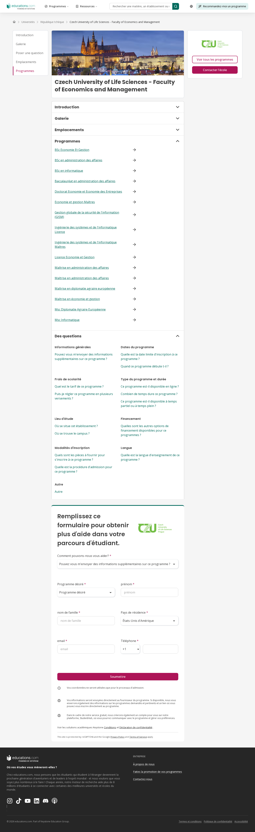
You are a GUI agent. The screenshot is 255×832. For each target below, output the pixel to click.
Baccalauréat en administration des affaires (85, 181)
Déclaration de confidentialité (135, 727)
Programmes (57, 6)
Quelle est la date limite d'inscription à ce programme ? (149, 356)
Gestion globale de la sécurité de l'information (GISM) (87, 214)
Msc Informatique (67, 320)
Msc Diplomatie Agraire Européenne (80, 309)
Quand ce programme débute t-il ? (145, 366)
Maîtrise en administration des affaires (82, 268)
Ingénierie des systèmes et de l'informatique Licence (86, 229)
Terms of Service (138, 736)
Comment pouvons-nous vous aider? (84, 556)
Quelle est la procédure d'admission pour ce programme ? (83, 469)
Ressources (87, 6)
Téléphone (130, 641)
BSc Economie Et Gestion (72, 150)
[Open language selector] (191, 6)
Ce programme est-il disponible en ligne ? (150, 386)
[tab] (30, 35)
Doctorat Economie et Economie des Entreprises (88, 191)
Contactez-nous (142, 779)
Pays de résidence (134, 612)
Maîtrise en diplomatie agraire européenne (85, 288)
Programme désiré (71, 584)
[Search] (175, 6)
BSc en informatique (69, 171)
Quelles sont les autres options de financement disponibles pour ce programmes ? (145, 430)
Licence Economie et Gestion (74, 257)
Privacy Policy (118, 736)
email (62, 641)
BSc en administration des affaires (78, 160)
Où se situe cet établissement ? (76, 426)
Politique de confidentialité (218, 821)
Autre (59, 492)
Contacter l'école (215, 70)
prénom (127, 584)
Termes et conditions (190, 821)
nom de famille (68, 612)
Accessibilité (241, 821)
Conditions (110, 727)
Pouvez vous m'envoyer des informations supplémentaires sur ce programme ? (84, 356)
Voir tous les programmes (215, 59)
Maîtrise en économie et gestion (77, 299)
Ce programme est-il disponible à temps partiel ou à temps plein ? (149, 403)
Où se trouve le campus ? (72, 433)
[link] (115, 22)
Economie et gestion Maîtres (75, 202)
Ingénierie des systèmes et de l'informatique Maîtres (86, 244)
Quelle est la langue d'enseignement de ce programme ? (150, 457)
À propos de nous (144, 764)
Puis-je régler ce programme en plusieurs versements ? (84, 396)
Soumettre (117, 677)
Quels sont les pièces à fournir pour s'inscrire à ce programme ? (80, 457)
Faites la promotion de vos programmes (157, 771)
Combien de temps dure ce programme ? (149, 394)
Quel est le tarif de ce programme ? (79, 386)
